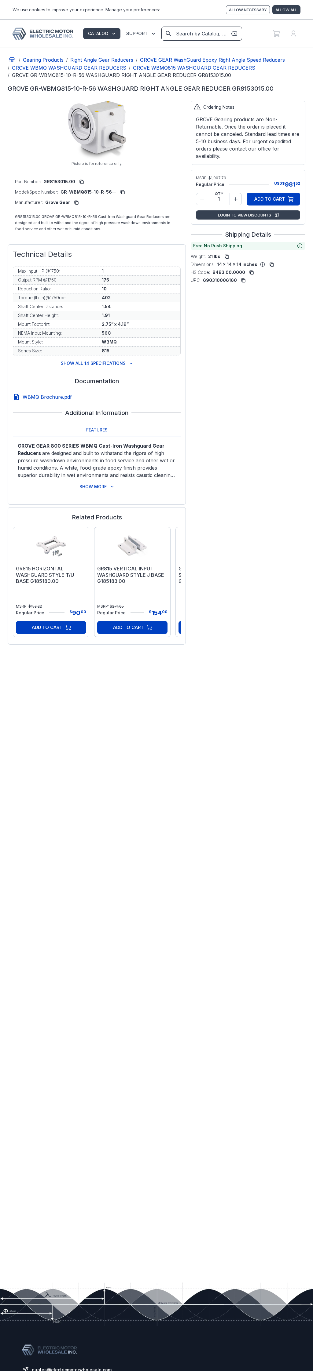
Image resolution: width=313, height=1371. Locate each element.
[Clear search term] (234, 33)
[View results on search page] (168, 33)
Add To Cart (47, 627)
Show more (93, 486)
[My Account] (293, 33)
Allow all (286, 9)
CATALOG (98, 33)
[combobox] (201, 33)
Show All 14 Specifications (93, 363)
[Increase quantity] (235, 199)
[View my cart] (276, 33)
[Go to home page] (12, 60)
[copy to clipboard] (82, 182)
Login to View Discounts (244, 215)
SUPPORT (137, 33)
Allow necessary (248, 9)
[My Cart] (276, 33)
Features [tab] (97, 429)
